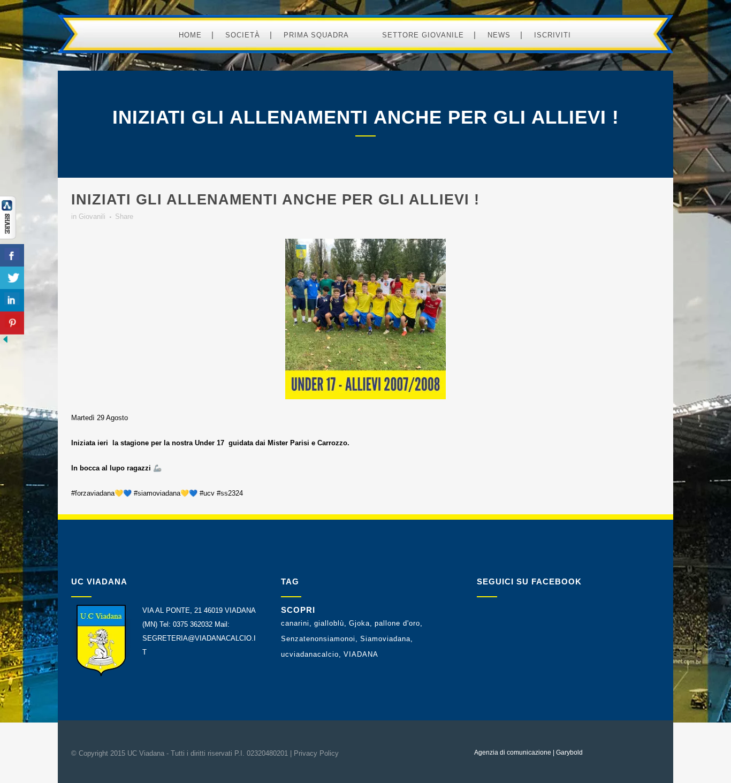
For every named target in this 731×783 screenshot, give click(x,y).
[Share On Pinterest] (12, 323)
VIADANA (361, 654)
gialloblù (329, 623)
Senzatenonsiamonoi (318, 639)
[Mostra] (8, 237)
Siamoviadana (385, 639)
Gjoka (359, 623)
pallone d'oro (397, 623)
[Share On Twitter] (12, 278)
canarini (295, 623)
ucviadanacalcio (310, 654)
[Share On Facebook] (12, 255)
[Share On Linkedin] (12, 300)
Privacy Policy (316, 753)
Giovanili (92, 216)
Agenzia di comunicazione (512, 752)
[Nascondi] (5, 342)
